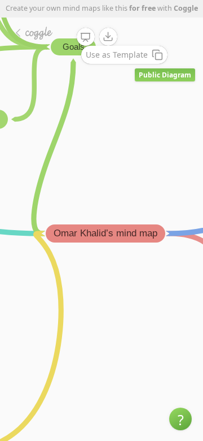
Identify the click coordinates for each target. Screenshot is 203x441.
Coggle (186, 8)
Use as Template (117, 54)
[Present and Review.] (86, 37)
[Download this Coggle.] (108, 37)
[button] (180, 419)
